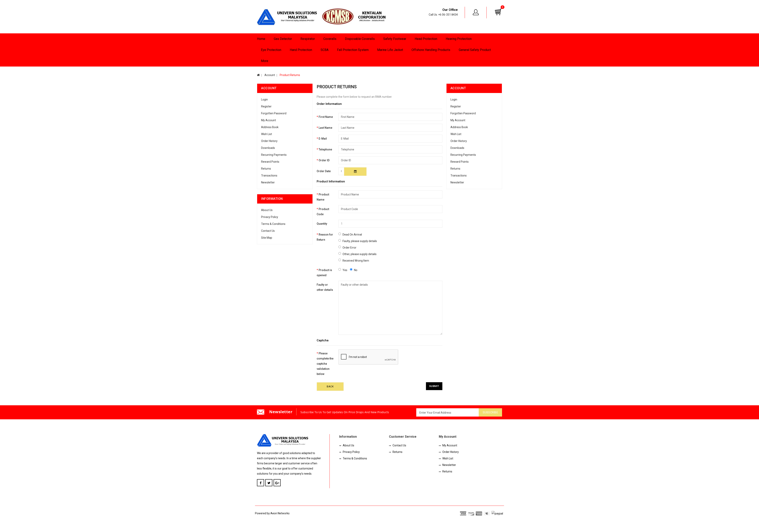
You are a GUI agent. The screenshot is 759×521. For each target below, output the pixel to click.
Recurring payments (274, 154)
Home (261, 39)
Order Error (349, 247)
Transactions (269, 175)
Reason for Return (325, 237)
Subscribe (490, 412)
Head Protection (426, 39)
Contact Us (268, 230)
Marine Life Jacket (390, 50)
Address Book (269, 127)
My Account (268, 120)
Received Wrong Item (356, 260)
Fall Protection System (353, 50)
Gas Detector (283, 39)
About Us (267, 210)
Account (269, 75)
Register (266, 106)
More (264, 61)
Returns (266, 168)
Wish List (266, 134)
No (355, 270)
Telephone (325, 149)
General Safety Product (475, 50)
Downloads (268, 147)
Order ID (324, 160)
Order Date (324, 171)
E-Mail (323, 138)
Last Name (325, 127)
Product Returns (289, 75)
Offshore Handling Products (431, 50)
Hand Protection (301, 50)
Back (330, 386)
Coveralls (329, 39)
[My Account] (476, 12)
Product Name (323, 197)
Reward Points (270, 161)
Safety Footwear (394, 39)
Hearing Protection (459, 39)
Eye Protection (271, 50)
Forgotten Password (273, 113)
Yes (345, 270)
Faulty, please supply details (360, 241)
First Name (326, 116)
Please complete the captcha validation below (325, 363)
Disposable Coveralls (360, 39)
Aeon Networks (280, 513)
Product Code (323, 211)
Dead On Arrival (352, 234)
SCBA (325, 50)
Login (264, 99)
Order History (269, 141)
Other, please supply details (360, 254)
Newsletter (268, 182)
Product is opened (324, 272)
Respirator (307, 39)
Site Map (266, 237)
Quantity (322, 223)
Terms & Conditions (273, 223)
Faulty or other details (325, 287)
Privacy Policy (269, 217)
